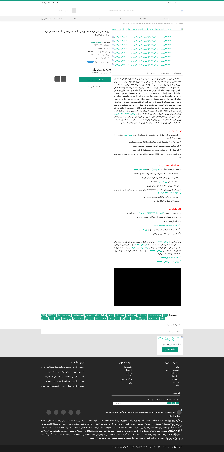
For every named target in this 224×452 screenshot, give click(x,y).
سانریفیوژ (90, 319)
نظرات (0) (151, 73)
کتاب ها (129, 370)
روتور (58, 319)
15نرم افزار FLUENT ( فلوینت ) (151, 213)
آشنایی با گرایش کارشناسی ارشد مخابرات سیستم (65, 381)
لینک (90, 62)
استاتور (44, 319)
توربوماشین (131, 315)
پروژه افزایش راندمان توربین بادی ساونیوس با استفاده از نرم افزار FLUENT (147, 23)
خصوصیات (164, 73)
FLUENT (51, 315)
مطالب (129, 373)
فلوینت (110, 315)
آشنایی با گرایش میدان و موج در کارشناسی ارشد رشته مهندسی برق (62, 386)
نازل (165, 315)
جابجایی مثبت (101, 319)
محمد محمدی (96, 42)
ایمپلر (51, 319)
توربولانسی (127, 135)
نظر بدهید (90, 86)
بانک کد (176, 23)
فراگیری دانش (126, 379)
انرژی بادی (142, 315)
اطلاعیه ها (128, 367)
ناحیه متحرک (153, 319)
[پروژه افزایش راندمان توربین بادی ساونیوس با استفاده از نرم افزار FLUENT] (143, 36)
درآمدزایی (175, 379)
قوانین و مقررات (172, 370)
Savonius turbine (64, 315)
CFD (44, 315)
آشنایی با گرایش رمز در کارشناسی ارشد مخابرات (65, 372)
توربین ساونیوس (155, 315)
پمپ (128, 319)
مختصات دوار (78, 319)
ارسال (173, 403)
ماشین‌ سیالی (114, 319)
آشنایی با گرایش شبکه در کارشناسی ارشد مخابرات (64, 376)
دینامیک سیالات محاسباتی (96, 315)
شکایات (176, 382)
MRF (162, 319)
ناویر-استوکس (154, 169)
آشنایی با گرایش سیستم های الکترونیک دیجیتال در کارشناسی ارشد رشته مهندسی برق (62, 367)
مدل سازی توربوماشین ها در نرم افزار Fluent (170, 344)
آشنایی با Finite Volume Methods (166, 225)
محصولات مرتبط (173, 324)
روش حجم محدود (140, 169)
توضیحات (177, 73)
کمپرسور (135, 319)
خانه (181, 23)
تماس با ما (175, 373)
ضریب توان (120, 315)
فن (122, 319)
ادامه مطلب (169, 349)
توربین (143, 319)
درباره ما (175, 376)
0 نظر (98, 86)
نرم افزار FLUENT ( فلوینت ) (169, 193)
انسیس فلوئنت (78, 315)
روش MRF (66, 319)
